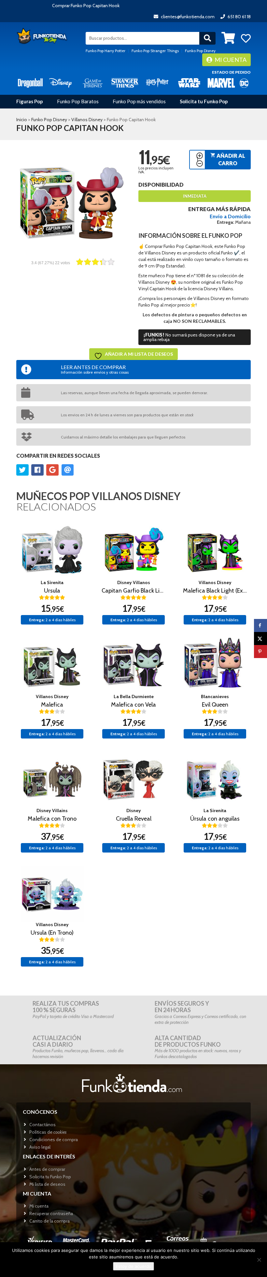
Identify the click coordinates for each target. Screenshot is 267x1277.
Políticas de (47, 1132)
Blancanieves (215, 696)
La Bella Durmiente (134, 696)
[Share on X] (260, 638)
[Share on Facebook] (260, 625)
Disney (133, 810)
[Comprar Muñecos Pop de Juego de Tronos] (93, 82)
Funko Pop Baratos (78, 101)
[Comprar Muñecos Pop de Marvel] (221, 82)
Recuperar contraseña (51, 1213)
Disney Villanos (133, 582)
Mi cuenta (230, 59)
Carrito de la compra (49, 1221)
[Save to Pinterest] (260, 651)
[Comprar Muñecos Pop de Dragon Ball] (30, 82)
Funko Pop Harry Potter (105, 50)
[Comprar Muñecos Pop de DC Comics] (244, 82)
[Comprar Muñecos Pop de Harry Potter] (157, 82)
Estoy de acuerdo (133, 1266)
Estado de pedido (231, 72)
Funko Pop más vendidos (139, 101)
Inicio (21, 119)
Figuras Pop (29, 101)
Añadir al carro (227, 159)
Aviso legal (39, 1147)
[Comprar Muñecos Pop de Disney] (61, 82)
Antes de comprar (47, 1169)
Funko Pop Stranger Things (155, 50)
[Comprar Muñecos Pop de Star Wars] (189, 82)
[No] (259, 1259)
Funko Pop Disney (200, 50)
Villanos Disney (87, 119)
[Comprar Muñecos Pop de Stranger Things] (125, 82)
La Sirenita (52, 582)
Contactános (42, 1124)
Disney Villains (52, 810)
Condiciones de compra (53, 1139)
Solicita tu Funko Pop (204, 101)
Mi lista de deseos (47, 1184)
